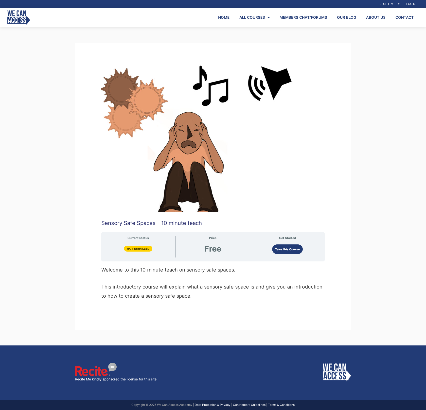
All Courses (252, 17)
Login (410, 4)
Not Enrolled (138, 248)
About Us (376, 17)
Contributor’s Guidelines (249, 405)
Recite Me (387, 4)
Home (224, 17)
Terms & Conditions (281, 405)
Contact (404, 17)
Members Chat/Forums (303, 17)
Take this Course (287, 249)
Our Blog (346, 17)
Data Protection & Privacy (213, 405)
